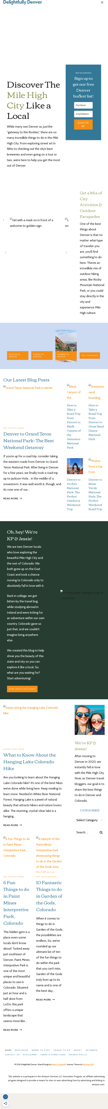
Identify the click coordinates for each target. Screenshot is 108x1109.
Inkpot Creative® (59, 1064)
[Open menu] (102, 2)
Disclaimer (30, 1055)
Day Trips (9, 428)
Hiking (20, 428)
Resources (21, 1050)
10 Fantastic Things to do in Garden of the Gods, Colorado (49, 895)
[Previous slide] (5, 252)
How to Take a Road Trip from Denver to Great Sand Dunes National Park (96, 421)
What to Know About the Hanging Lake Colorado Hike (29, 761)
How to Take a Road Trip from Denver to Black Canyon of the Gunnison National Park (74, 426)
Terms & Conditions (53, 1055)
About (78, 1050)
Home (8, 1050)
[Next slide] (66, 252)
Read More (12, 498)
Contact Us (12, 1055)
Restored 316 (88, 1064)
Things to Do (62, 1050)
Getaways (92, 1050)
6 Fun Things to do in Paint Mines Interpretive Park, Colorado (16, 902)
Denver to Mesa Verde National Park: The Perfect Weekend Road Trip (95, 494)
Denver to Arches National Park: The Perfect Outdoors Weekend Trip (73, 494)
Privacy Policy (78, 1055)
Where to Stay (41, 1050)
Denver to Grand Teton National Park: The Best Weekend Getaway (28, 440)
